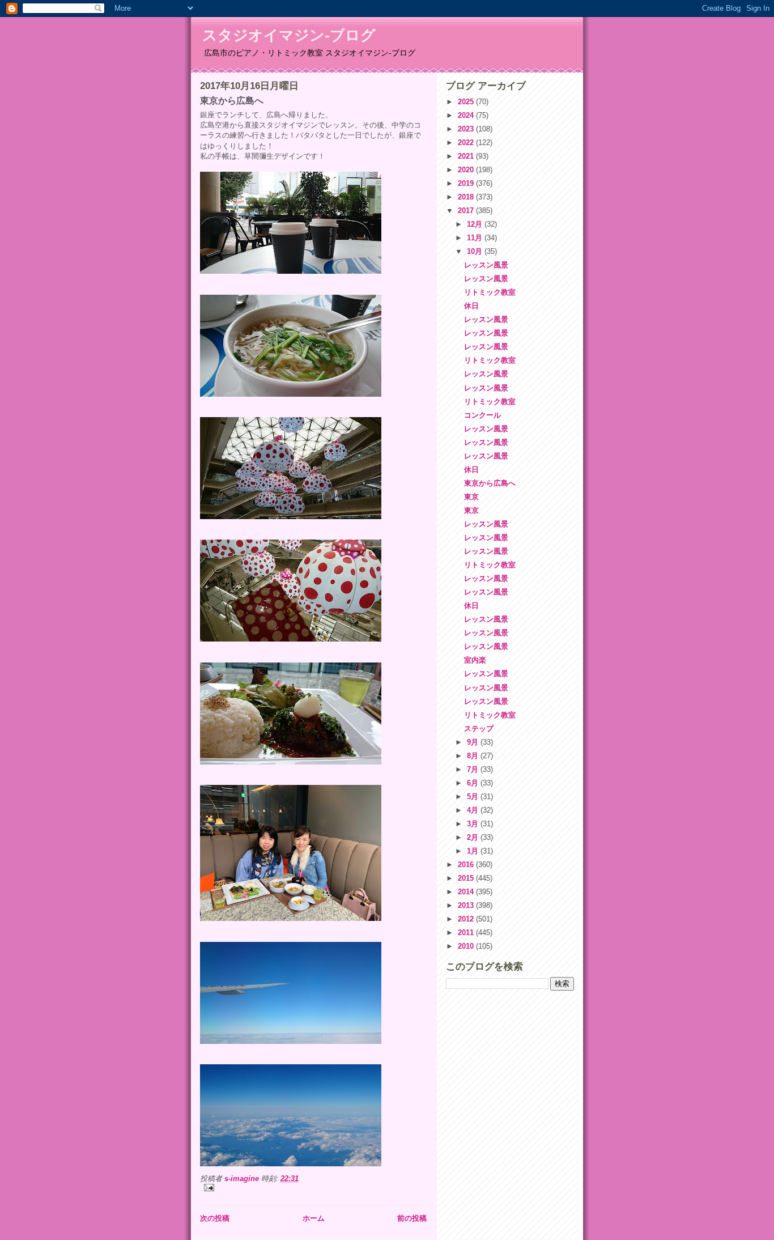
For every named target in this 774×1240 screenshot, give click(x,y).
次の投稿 (214, 1218)
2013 (467, 905)
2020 (467, 169)
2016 (467, 864)
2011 (467, 932)
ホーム (314, 1218)
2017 (467, 210)
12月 (475, 224)
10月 (475, 251)
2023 (467, 129)
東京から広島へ (490, 483)
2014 (467, 891)
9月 (473, 742)
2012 (467, 919)
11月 (475, 237)
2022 (467, 142)
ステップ (479, 728)
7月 (473, 769)
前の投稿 (412, 1218)
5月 (473, 796)
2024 (467, 115)
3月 (473, 823)
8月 (473, 755)
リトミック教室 (490, 292)
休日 (471, 305)
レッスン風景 (486, 265)
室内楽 (475, 660)
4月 (473, 810)
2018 (467, 197)
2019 (467, 183)
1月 (473, 851)
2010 (467, 946)
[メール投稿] (313, 1187)
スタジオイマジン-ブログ (289, 35)
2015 (467, 878)
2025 (467, 101)
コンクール (482, 415)
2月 (473, 837)
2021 (467, 156)
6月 (473, 783)
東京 (471, 496)
